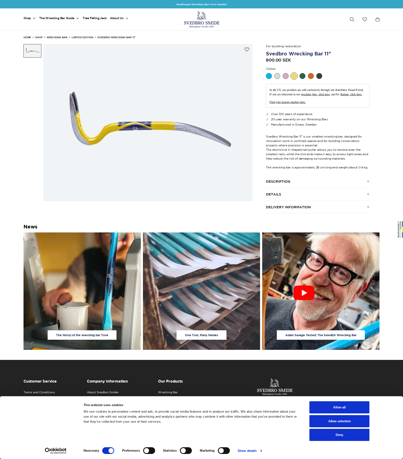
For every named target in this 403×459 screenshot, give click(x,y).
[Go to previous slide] (50, 122)
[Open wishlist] (365, 19)
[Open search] (352, 19)
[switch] (149, 450)
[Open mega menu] (34, 18)
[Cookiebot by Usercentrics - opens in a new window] (55, 451)
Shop (27, 18)
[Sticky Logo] (399, 229)
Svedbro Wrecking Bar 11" (116, 37)
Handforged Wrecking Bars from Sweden (201, 4)
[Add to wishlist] (247, 49)
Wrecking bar (57, 37)
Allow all (339, 407)
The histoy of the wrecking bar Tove (82, 335)
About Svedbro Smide (102, 392)
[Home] (201, 19)
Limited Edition (82, 37)
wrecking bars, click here (315, 94)
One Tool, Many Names (201, 335)
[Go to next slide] (245, 122)
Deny (339, 435)
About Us (116, 18)
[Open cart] (377, 19)
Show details (247, 450)
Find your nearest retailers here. (288, 102)
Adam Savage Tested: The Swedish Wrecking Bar (320, 335)
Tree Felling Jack (95, 18)
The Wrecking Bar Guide (56, 18)
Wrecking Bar (168, 392)
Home (27, 37)
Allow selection (339, 421)
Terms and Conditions (39, 392)
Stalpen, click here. (351, 94)
